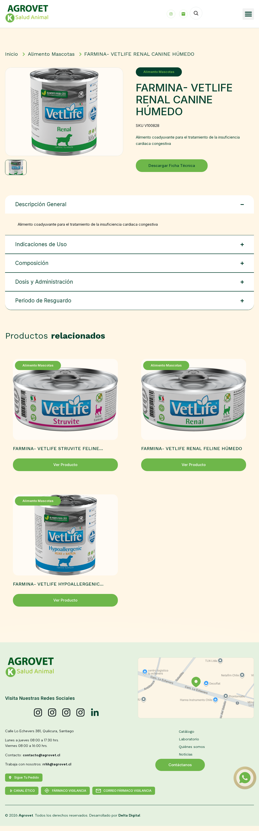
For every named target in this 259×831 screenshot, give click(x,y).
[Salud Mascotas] (38, 712)
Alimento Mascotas (158, 72)
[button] (248, 14)
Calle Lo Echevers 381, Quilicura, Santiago (39, 731)
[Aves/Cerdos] (66, 712)
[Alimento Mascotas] (52, 712)
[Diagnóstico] (80, 712)
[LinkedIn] (94, 712)
